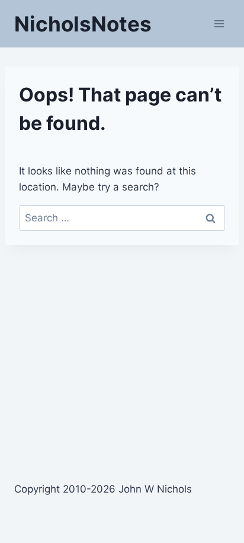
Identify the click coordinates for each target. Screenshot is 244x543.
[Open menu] (219, 23)
